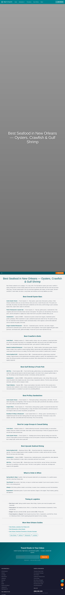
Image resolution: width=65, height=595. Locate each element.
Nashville (3, 580)
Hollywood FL (4, 587)
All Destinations (5, 571)
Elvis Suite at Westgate (38, 580)
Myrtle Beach (4, 576)
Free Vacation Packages (39, 573)
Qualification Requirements (39, 576)
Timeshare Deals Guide (38, 571)
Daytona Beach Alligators (39, 581)
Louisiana (35, 535)
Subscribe (44, 557)
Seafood (21, 535)
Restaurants (27, 535)
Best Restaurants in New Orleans (17, 529)
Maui (2, 581)
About (42, 1)
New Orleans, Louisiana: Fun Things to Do (19, 526)
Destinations (21, 1)
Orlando (3, 573)
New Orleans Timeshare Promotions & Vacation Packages (23, 531)
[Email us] (62, 588)
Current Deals (36, 578)
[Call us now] (62, 584)
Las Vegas (4, 574)
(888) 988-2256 (60, 1)
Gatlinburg (4, 578)
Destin (3, 583)
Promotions (29, 1)
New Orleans (13, 535)
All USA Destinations (38, 585)
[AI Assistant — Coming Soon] (62, 581)
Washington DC (5, 588)
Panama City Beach (5, 585)
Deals (16, 1)
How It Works (36, 1)
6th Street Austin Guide (38, 583)
